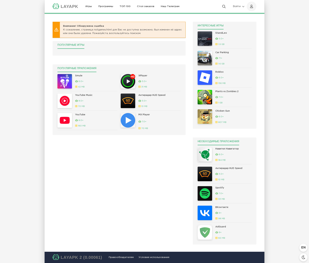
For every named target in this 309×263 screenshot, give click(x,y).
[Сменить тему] (303, 257)
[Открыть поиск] (224, 6)
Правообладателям (121, 257)
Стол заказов (145, 6)
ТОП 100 (125, 6)
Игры (88, 6)
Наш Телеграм (170, 6)
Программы (105, 6)
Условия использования (154, 257)
